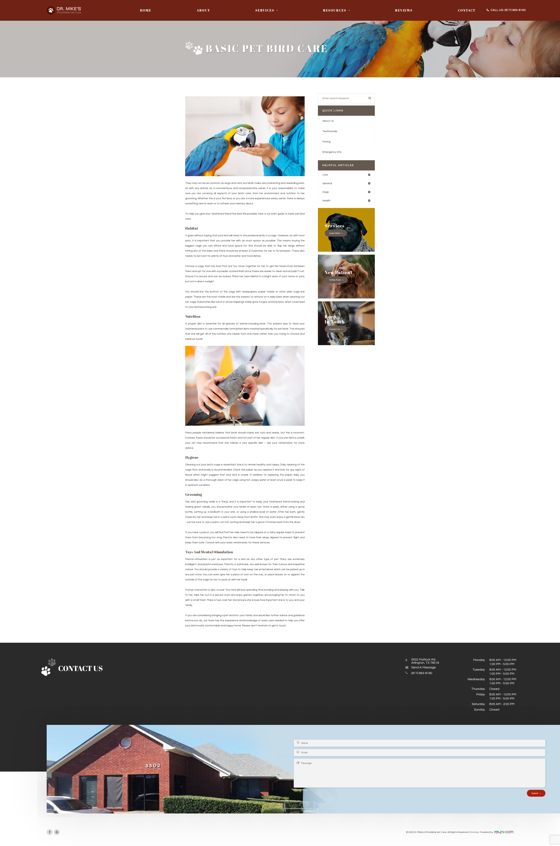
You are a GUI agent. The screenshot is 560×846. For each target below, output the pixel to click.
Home (145, 10)
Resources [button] (334, 10)
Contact (466, 10)
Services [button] (264, 10)
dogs (325, 192)
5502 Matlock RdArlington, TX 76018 (425, 661)
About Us (328, 121)
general (327, 183)
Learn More (334, 233)
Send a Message (423, 667)
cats (325, 174)
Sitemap (474, 832)
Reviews (404, 10)
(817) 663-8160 (515, 10)
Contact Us (334, 329)
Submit (535, 793)
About (203, 10)
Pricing (326, 141)
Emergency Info (332, 152)
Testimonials (329, 131)
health (326, 200)
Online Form (335, 280)
